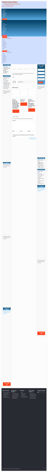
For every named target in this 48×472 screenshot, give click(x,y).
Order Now (40, 82)
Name (13, 131)
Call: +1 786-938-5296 (7, 6)
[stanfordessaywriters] (2, 21)
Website (29, 131)
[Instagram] (42, 468)
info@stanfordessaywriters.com (12, 4)
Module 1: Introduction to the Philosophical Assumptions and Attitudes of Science (31, 103)
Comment (14, 120)
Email (21, 131)
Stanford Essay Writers (9, 2)
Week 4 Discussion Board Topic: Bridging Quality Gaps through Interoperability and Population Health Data (15, 104)
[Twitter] (40, 468)
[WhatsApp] (38, 468)
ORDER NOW (5, 19)
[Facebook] (39, 468)
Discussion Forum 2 (22, 100)
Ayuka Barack (20, 81)
